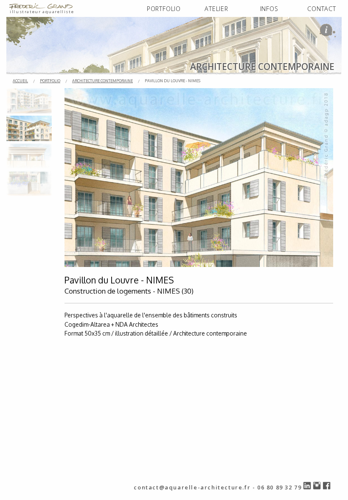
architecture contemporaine (102, 80)
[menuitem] (164, 9)
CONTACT (321, 9)
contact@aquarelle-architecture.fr (192, 487)
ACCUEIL (20, 80)
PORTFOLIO (164, 9)
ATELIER (216, 9)
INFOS (269, 9)
